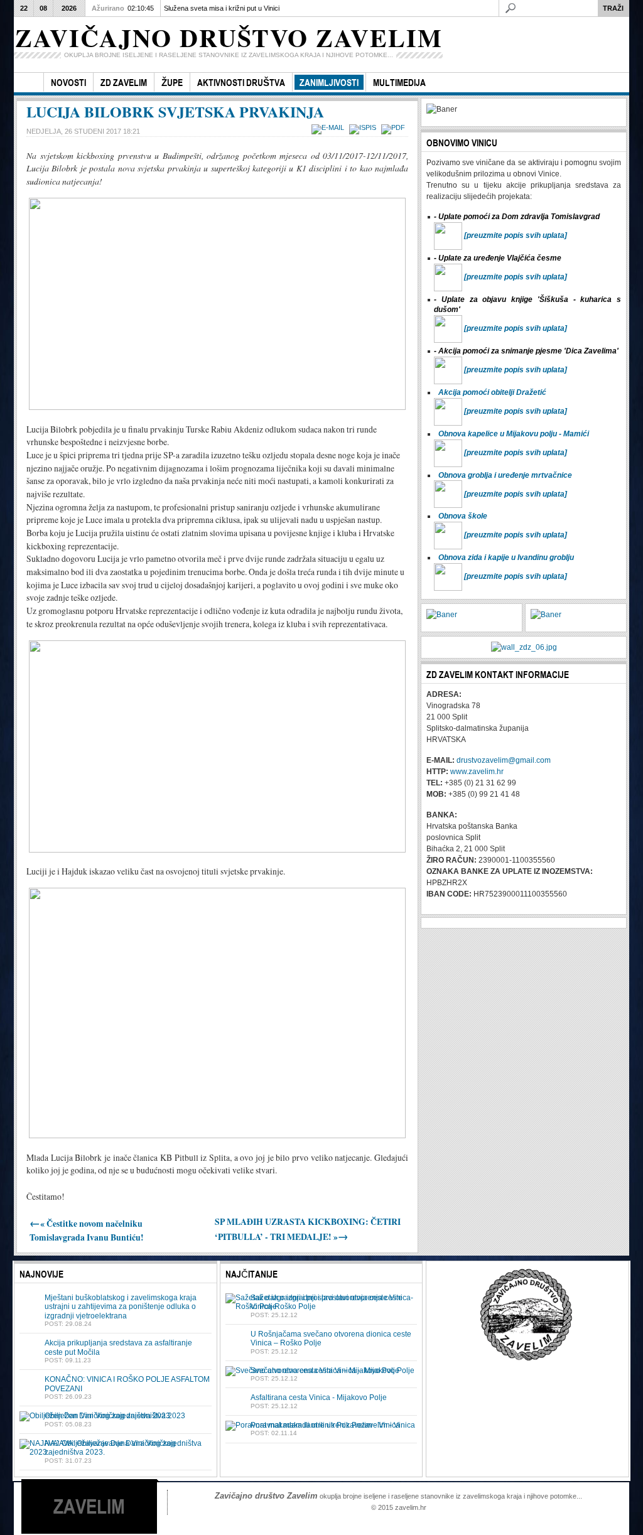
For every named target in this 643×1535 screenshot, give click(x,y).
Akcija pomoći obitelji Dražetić (492, 392)
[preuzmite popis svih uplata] (515, 235)
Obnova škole (462, 516)
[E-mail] (329, 127)
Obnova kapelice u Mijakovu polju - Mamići (513, 433)
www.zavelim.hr (477, 771)
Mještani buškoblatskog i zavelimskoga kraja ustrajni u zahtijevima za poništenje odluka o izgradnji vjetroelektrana (121, 1306)
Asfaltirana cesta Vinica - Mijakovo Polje (319, 1397)
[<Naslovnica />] (28, 82)
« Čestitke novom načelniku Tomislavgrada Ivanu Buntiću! (87, 1230)
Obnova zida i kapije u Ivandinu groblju (506, 557)
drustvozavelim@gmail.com (504, 760)
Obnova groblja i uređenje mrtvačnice (505, 475)
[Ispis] (364, 127)
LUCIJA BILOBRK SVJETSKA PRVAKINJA (175, 111)
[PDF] (394, 127)
